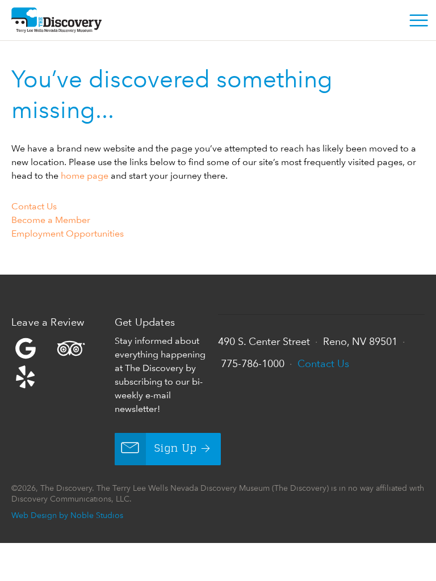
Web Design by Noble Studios (67, 515)
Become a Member (50, 219)
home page (84, 175)
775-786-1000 (252, 363)
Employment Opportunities (67, 233)
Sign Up (175, 449)
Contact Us (34, 206)
